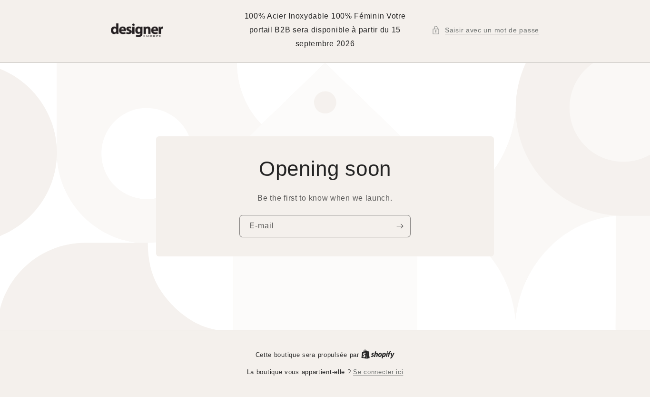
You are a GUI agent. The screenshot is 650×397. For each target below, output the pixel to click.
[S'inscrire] (399, 226)
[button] (485, 30)
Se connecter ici (378, 372)
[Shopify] (377, 354)
